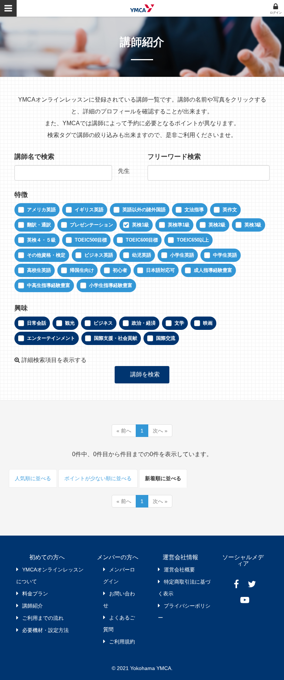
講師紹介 (32, 606)
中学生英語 (225, 255)
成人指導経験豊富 (213, 270)
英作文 (230, 209)
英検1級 (140, 225)
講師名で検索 (34, 156)
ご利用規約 (122, 642)
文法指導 (194, 209)
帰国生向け (82, 270)
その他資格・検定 (46, 255)
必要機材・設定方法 (45, 630)
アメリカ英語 (41, 209)
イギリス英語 (89, 209)
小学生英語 (182, 255)
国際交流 (165, 338)
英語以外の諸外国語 (144, 209)
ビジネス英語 (98, 255)
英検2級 (217, 225)
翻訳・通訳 (39, 225)
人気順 (33, 478)
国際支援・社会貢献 (115, 338)
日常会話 (36, 323)
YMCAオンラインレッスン (142, 8)
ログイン (276, 12)
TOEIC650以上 (193, 240)
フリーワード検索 (174, 156)
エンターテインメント (51, 338)
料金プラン (35, 594)
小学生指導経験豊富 (110, 285)
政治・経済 (144, 323)
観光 (70, 323)
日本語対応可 (160, 270)
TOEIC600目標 (142, 240)
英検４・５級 (41, 240)
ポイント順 (98, 478)
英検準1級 (179, 225)
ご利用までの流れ (43, 618)
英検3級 (252, 225)
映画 (208, 323)
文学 (179, 323)
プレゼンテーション (91, 225)
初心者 (120, 270)
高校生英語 (39, 270)
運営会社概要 (179, 570)
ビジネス (103, 323)
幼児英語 (141, 255)
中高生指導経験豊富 (48, 285)
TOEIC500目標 (91, 240)
